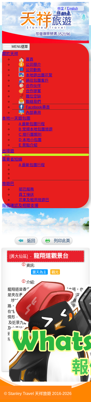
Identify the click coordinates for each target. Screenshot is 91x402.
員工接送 (26, 194)
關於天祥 (10, 54)
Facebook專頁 (38, 107)
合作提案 (33, 91)
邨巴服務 (26, 189)
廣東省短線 (12, 159)
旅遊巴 (8, 184)
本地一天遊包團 (16, 118)
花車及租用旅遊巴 (34, 200)
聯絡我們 (33, 101)
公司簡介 (33, 64)
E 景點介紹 (28, 145)
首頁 (29, 59)
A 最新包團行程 (32, 124)
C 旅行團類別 (30, 134)
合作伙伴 (33, 85)
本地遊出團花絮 (39, 75)
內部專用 (33, 112)
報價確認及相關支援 (20, 205)
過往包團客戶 (37, 80)
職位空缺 (33, 96)
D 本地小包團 (30, 140)
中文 (60, 8)
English (72, 8)
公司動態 (33, 70)
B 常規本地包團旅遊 (36, 129)
